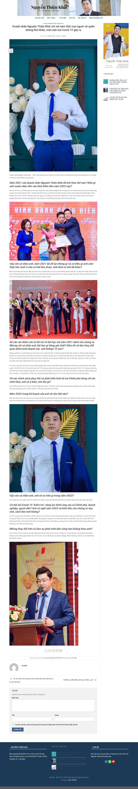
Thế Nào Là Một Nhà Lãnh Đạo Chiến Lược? (78, 680)
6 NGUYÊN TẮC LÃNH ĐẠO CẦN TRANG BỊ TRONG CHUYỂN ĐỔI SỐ (119, 91)
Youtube (62, 18)
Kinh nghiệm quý (96, 18)
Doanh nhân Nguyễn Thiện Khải (53, 23)
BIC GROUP (82, 18)
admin (64, 36)
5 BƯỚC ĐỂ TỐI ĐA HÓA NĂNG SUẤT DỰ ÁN (118, 98)
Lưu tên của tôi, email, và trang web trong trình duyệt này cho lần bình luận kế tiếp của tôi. (46, 725)
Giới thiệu (51, 18)
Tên (13, 715)
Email (57, 715)
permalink (74, 658)
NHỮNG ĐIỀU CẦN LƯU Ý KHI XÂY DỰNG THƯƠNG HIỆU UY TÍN (118, 82)
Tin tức (72, 18)
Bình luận (15, 698)
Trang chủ (39, 18)
